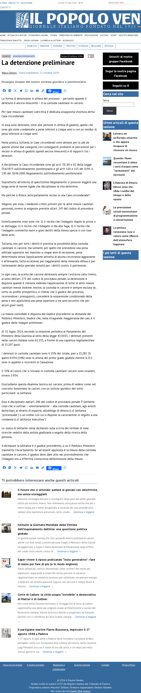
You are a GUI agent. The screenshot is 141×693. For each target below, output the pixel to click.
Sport (113, 35)
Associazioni (91, 35)
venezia (32, 46)
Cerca (106, 100)
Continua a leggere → (69, 551)
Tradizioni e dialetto (11, 40)
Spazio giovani (31, 40)
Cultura (104, 35)
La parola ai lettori (51, 40)
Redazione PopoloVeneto (24, 56)
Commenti (6, 56)
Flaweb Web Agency (80, 691)
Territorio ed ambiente (71, 35)
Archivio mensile (82, 665)
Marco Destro (9, 72)
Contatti (5, 7)
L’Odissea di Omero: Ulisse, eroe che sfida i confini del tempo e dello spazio (125, 191)
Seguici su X (120, 86)
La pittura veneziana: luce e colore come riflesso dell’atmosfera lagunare (125, 236)
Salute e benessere (128, 35)
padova (44, 46)
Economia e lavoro (38, 35)
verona (57, 46)
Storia (3, 3)
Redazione (26, 3)
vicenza (83, 46)
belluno (96, 46)
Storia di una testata (12, 665)
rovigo (109, 46)
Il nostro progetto (35, 665)
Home (3, 35)
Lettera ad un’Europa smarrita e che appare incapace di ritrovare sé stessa (125, 142)
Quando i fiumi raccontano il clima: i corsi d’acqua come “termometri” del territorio (125, 166)
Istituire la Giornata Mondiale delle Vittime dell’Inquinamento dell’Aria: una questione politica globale (52, 529)
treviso (71, 46)
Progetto (14, 3)
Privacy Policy (128, 665)
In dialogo (68, 40)
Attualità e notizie (17, 35)
